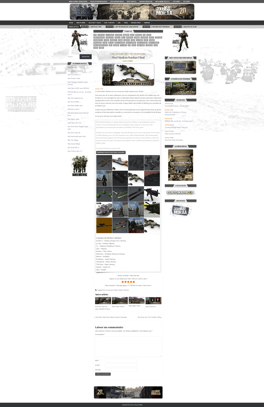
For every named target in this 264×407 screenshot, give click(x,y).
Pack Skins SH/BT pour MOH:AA (78, 88)
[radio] (122, 282)
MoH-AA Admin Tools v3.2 (163, 1)
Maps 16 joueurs (131, 43)
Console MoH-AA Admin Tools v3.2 (176, 127)
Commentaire (100, 334)
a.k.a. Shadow (110, 35)
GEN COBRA (139, 40)
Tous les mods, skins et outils (124, 54)
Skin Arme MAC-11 (73, 147)
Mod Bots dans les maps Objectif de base (102, 307)
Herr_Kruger (97, 43)
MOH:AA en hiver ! (74, 109)
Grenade (152, 40)
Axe (144, 35)
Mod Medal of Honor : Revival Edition (177, 106)
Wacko (96, 48)
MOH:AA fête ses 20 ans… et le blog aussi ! (79, 93)
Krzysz (111, 43)
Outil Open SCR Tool (74, 123)
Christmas (158, 37)
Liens (119, 23)
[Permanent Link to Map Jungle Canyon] (120, 300)
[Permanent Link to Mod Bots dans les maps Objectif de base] (103, 301)
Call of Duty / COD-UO (95, 23)
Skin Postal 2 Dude (74, 78)
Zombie (101, 48)
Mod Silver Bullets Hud (75, 105)
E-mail (97, 365)
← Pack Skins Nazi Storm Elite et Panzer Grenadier (110, 317)
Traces (126, 23)
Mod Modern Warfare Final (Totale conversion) (110, 152)
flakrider (126, 40)
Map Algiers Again (73, 119)
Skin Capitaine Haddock (75, 71)
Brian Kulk (130, 37)
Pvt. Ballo (123, 45)
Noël (110, 45)
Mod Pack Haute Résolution (174, 140)
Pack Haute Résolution (145, 1)
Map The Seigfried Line (75, 98)
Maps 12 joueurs (119, 43)
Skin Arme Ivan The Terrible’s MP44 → (150, 317)
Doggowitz (113, 40)
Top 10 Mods (176, 1)
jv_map (105, 43)
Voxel (155, 45)
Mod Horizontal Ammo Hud (77, 136)
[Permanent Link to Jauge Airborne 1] (153, 300)
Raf (129, 45)
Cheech (151, 37)
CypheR (106, 40)
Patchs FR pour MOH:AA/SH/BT (98, 1)
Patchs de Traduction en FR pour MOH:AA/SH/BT (176, 113)
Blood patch (109, 37)
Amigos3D (138, 35)
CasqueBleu (144, 37)
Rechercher (85, 56)
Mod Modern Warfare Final (128, 57)
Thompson (149, 45)
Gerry (146, 40)
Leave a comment (128, 61)
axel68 (149, 35)
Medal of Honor (81, 23)
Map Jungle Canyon (118, 306)
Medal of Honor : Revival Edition (78, 1)
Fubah (132, 40)
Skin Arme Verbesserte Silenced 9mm (78, 114)
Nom (97, 360)
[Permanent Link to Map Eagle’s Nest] (137, 300)
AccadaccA (119, 35)
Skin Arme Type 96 (74, 133)
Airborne (126, 35)
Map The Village (73, 140)
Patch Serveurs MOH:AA (117, 1)
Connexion (147, 23)
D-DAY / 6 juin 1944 (109, 23)
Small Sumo (140, 45)
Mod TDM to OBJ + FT (75, 151)
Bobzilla (117, 37)
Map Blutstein (72, 67)
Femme (120, 40)
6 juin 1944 (101, 35)
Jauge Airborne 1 (151, 306)
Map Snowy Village (74, 144)
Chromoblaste (98, 40)
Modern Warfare (123, 290)
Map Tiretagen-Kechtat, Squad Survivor (78, 83)
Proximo (116, 45)
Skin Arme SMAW (73, 102)
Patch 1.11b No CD (131, 1)
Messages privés (136, 23)
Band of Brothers (99, 37)
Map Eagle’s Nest (134, 306)
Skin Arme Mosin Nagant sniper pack (78, 127)
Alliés (132, 35)
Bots (123, 37)
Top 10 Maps (186, 1)
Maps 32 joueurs (154, 43)
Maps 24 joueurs (142, 43)
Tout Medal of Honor (139, 54)
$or (95, 35)
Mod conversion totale (100, 45)
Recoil (134, 45)
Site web (98, 370)
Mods (113, 54)
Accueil (71, 23)
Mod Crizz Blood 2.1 (74, 74)
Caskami (137, 37)
